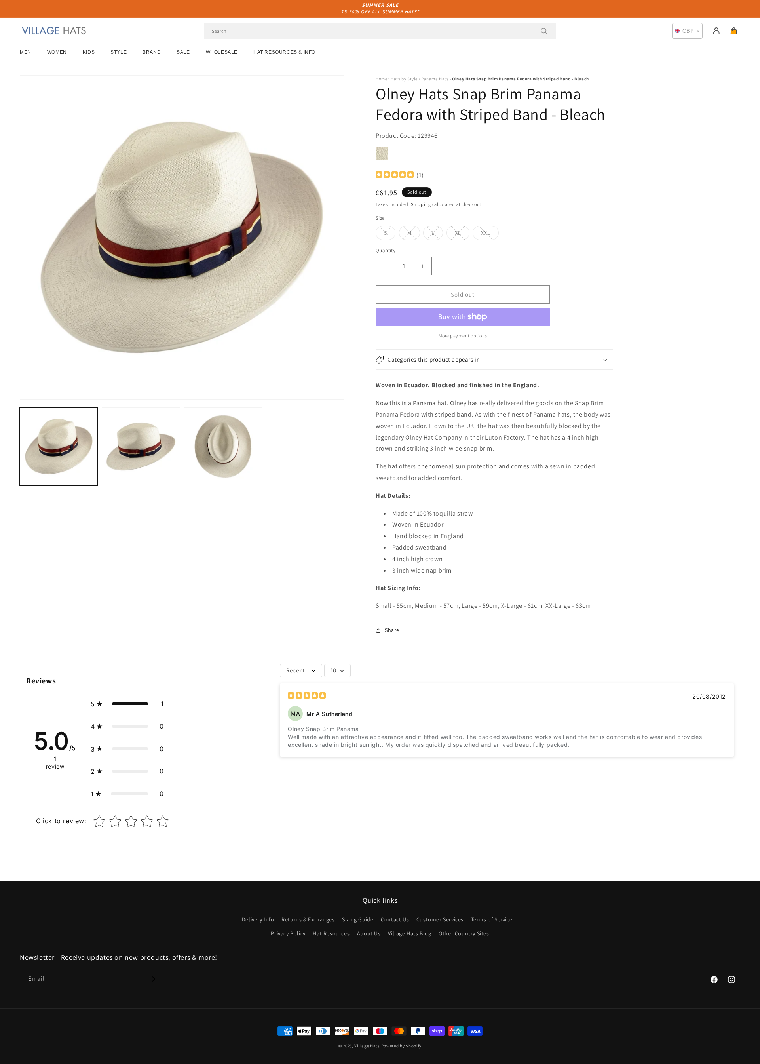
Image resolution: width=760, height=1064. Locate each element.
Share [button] (392, 630)
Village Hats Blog (409, 933)
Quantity (385, 250)
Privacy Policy (288, 933)
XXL (490, 234)
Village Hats (367, 1046)
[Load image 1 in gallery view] (59, 446)
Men (25, 52)
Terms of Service (492, 919)
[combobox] (380, 31)
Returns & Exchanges (307, 919)
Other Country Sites (464, 933)
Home (381, 79)
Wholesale (222, 52)
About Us (369, 933)
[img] (395, 175)
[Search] (544, 31)
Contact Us (395, 919)
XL (462, 234)
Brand (151, 52)
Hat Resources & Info (284, 52)
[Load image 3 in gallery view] (223, 446)
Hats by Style (404, 79)
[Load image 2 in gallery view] (141, 446)
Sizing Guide (357, 919)
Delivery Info (258, 919)
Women (57, 52)
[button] (734, 31)
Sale (183, 52)
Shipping (421, 204)
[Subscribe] (153, 979)
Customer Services (440, 919)
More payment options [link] (463, 336)
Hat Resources (331, 933)
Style (118, 52)
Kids (89, 52)
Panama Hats (435, 79)
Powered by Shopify (401, 1046)
